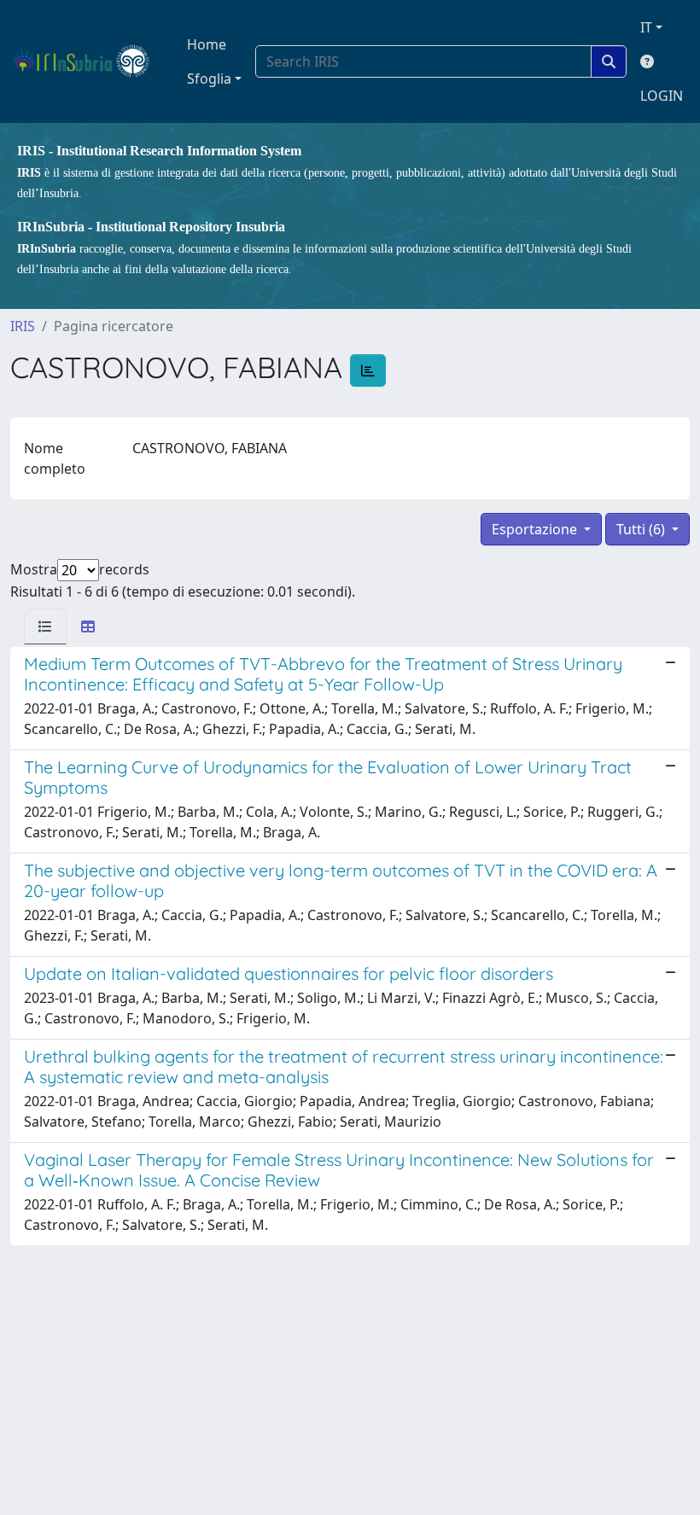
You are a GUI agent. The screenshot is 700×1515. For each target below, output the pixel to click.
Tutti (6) (642, 529)
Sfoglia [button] (209, 78)
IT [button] (646, 27)
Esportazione (536, 529)
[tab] (45, 626)
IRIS (22, 326)
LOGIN (661, 95)
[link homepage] (88, 61)
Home (206, 44)
